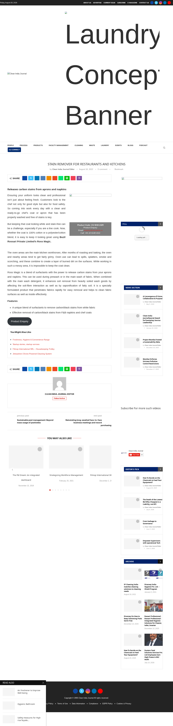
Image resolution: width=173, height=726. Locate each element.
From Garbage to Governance (149, 398)
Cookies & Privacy (124, 580)
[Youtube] (169, 2)
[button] (12, 346)
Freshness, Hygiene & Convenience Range (31, 216)
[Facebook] (152, 2)
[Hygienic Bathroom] (9, 705)
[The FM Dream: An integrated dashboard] (26, 333)
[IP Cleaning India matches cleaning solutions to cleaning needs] (133, 450)
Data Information (78, 580)
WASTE (92, 21)
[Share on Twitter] (31, 54)
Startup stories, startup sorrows (26, 220)
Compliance (93, 580)
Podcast (143, 21)
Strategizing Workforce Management (66, 351)
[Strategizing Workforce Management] (66, 333)
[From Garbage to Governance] (132, 400)
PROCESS (23, 21)
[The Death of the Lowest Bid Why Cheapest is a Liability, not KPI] (132, 378)
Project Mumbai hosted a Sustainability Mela (152, 217)
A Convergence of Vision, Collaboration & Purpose (153, 174)
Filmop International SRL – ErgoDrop (106, 351)
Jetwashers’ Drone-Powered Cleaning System (32, 230)
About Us (87, 3)
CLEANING (79, 21)
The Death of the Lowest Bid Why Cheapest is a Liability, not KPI (152, 378)
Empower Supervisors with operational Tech (151, 418)
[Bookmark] (39, 325)
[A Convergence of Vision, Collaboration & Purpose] (132, 175)
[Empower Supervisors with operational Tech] (132, 420)
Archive (130, 437)
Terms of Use (62, 580)
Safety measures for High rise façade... (29, 719)
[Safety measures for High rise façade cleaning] (9, 719)
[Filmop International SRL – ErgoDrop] (106, 333)
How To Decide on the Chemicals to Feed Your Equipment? (152, 356)
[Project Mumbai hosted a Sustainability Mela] (132, 218)
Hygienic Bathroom (26, 704)
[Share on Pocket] (73, 54)
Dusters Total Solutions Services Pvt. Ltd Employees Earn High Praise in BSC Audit (153, 531)
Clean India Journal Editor (63, 45)
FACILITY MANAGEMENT (59, 21)
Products (38, 21)
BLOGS (130, 21)
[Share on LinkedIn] (37, 54)
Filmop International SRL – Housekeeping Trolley (33, 225)
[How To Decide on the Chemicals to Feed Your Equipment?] (132, 357)
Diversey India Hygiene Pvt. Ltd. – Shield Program (151, 463)
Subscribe (121, 3)
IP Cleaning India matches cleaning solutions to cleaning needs (132, 464)
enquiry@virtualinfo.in (93, 106)
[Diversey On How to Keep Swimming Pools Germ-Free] (133, 482)
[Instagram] (160, 2)
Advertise (97, 3)
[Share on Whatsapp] (60, 54)
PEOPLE (10, 21)
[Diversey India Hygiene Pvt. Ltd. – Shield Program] (153, 450)
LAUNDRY (105, 21)
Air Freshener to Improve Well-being (29, 691)
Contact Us (144, 3)
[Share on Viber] (79, 54)
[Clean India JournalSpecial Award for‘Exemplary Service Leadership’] (132, 195)
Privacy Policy (47, 580)
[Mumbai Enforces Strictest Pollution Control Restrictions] (132, 238)
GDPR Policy (107, 580)
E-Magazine (132, 3)
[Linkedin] (165, 2)
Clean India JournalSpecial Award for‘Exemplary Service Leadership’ (151, 195)
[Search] (164, 23)
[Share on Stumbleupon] (54, 54)
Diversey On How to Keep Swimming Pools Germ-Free (133, 494)
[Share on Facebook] (24, 54)
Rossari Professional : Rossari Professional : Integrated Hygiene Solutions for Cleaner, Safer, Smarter (153, 497)
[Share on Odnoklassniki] (48, 54)
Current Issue (109, 3)
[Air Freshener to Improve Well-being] (9, 692)
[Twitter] (156, 2)
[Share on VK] (43, 54)
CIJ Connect (14, 26)
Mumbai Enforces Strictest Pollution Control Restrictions (151, 237)
